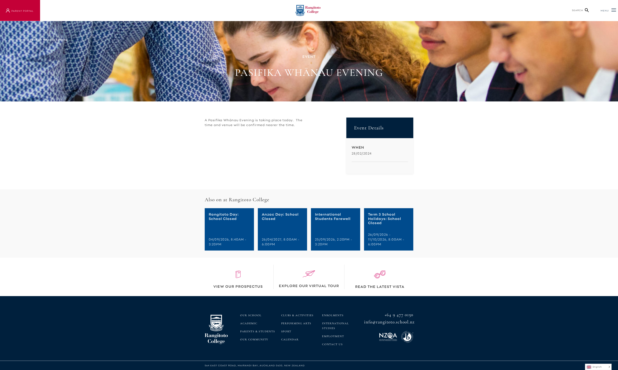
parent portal (22, 10)
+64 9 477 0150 (399, 315)
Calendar (290, 339)
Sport (286, 331)
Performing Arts (296, 323)
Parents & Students (257, 331)
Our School (251, 315)
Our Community (254, 339)
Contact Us (332, 344)
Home (13, 39)
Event (23, 39)
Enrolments (332, 315)
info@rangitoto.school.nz (389, 322)
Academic (248, 323)
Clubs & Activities (297, 315)
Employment (333, 336)
